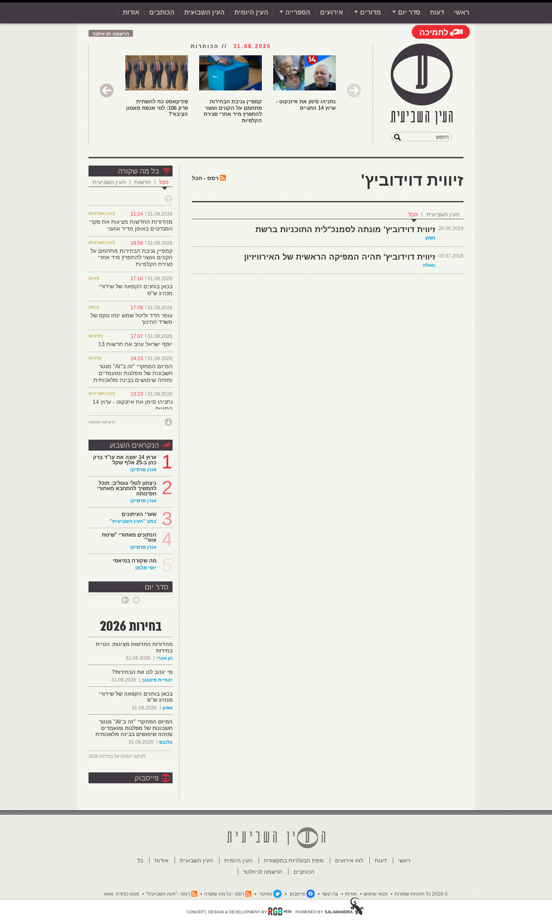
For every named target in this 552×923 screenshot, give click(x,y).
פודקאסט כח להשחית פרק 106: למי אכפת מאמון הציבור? (157, 108)
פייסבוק (147, 778)
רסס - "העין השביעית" (168, 894)
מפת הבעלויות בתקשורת (294, 860)
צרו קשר (330, 894)
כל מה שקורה (138, 171)
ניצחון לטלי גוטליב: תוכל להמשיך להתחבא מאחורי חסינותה (126, 488)
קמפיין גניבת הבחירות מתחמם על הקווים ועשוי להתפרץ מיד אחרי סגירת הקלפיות (233, 111)
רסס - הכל (205, 178)
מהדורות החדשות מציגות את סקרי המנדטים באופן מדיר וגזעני (131, 225)
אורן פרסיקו (143, 469)
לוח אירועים (349, 860)
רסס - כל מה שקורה (224, 894)
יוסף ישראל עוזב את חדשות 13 (135, 344)
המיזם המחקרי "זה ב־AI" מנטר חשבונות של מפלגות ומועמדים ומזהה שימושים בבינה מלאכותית (133, 373)
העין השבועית (204, 12)
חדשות (142, 182)
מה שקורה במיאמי (134, 561)
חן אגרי (164, 658)
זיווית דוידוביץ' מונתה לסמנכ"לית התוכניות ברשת (345, 229)
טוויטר (265, 894)
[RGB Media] (279, 911)
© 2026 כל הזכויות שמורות (421, 894)
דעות (437, 12)
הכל (413, 214)
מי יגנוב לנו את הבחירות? (142, 672)
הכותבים (162, 12)
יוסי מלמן (145, 568)
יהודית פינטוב (157, 680)
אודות (131, 12)
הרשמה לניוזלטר (111, 34)
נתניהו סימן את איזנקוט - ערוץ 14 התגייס (306, 105)
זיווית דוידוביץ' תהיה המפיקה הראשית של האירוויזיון (339, 256)
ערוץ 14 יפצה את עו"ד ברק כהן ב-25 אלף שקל (124, 460)
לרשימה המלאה (101, 422)
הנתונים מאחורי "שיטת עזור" (129, 537)
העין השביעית (442, 214)
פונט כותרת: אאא (121, 894)
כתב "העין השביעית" (133, 521)
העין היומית (251, 12)
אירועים (331, 12)
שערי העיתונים (139, 514)
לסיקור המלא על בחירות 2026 (116, 756)
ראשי (461, 12)
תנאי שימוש (376, 894)
